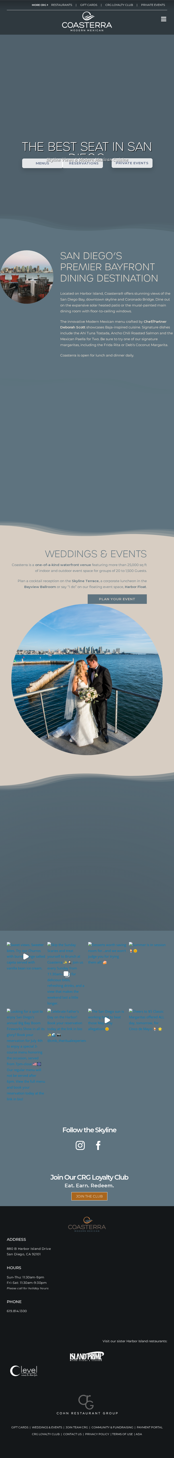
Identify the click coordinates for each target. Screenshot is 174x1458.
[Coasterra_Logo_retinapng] (87, 13)
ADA (139, 1434)
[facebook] (98, 1145)
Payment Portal (150, 1427)
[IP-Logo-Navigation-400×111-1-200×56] (87, 1353)
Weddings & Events (47, 1427)
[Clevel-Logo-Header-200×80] (23, 1367)
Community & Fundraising (112, 1427)
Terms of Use (122, 1434)
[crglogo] (87, 1396)
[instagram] (80, 1145)
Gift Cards (88, 5)
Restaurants (61, 5)
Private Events (153, 5)
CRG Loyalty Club (119, 5)
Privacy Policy (97, 1434)
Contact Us (72, 1434)
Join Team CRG (77, 1427)
